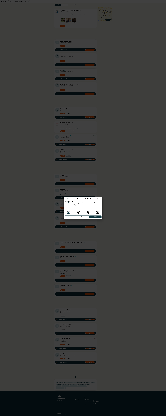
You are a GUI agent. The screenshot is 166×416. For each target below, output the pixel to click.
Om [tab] (97, 198)
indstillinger (99, 205)
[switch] (78, 213)
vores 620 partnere (69, 202)
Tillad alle (95, 216)
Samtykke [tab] (68, 198)
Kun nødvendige (70, 216)
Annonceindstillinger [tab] (88, 198)
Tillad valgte (83, 216)
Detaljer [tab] (78, 198)
